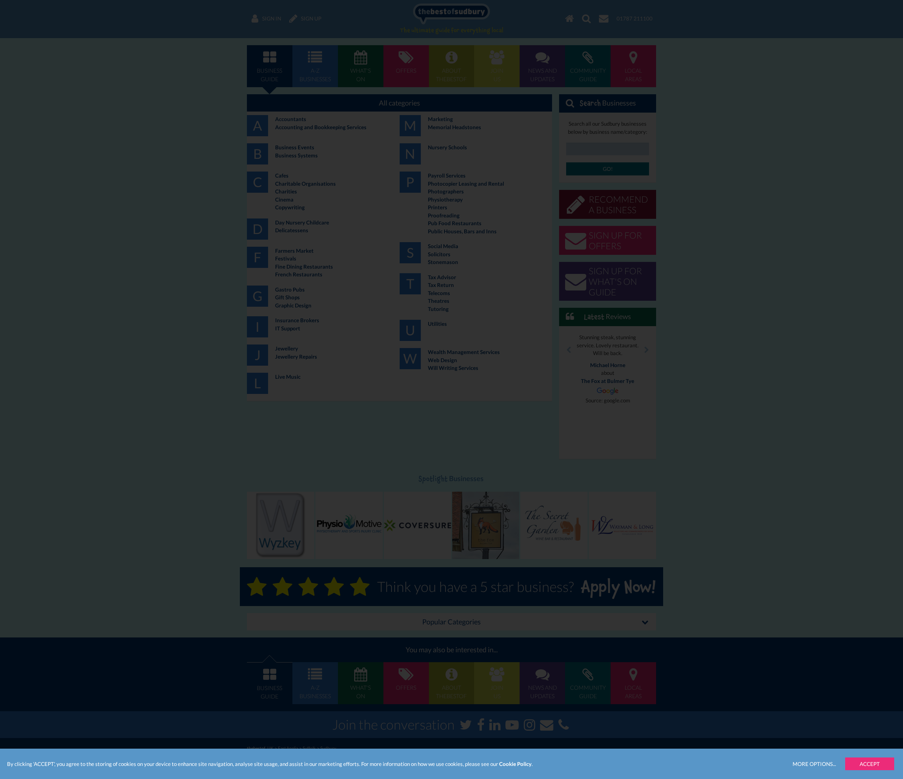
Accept (870, 764)
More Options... (814, 764)
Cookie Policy (515, 764)
